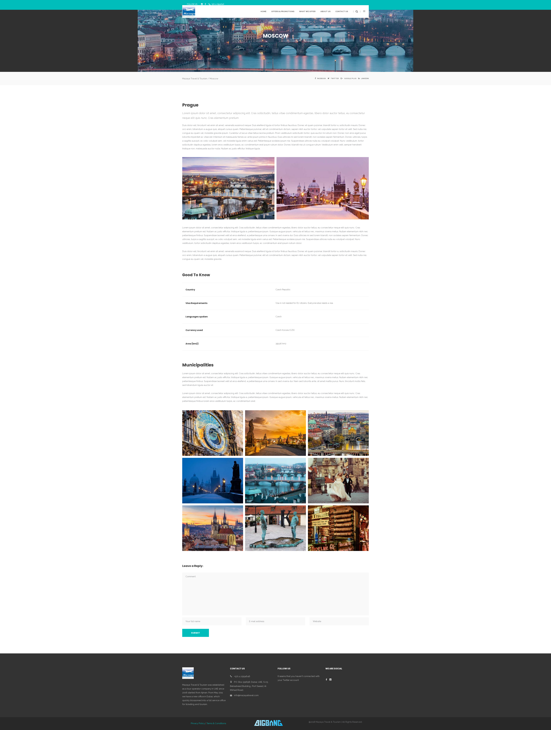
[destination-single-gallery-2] (275, 433)
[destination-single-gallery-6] (338, 480)
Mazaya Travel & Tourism (194, 78)
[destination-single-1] (228, 188)
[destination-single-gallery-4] (212, 480)
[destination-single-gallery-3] (338, 433)
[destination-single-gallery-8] (275, 528)
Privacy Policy (198, 723)
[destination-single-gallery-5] (275, 480)
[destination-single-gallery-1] (212, 433)
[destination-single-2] (323, 188)
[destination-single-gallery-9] (338, 528)
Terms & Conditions (216, 723)
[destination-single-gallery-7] (212, 528)
